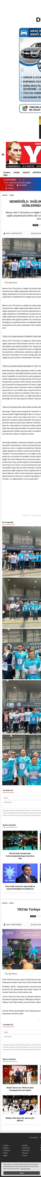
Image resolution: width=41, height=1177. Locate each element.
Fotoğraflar (23, 185)
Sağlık (12, 195)
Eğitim (12, 903)
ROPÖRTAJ (26, 1148)
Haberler (5, 195)
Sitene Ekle (34, 1137)
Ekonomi (25, 1153)
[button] (20, 181)
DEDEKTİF (6, 1150)
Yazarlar (11, 188)
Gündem (6, 173)
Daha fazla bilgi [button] (25, 1168)
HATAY (5, 1153)
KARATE (26, 173)
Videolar (11, 185)
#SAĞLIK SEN (26, 515)
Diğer (5, 175)
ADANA (17, 173)
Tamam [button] (21, 1173)
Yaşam (25, 1155)
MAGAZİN (26, 1150)
